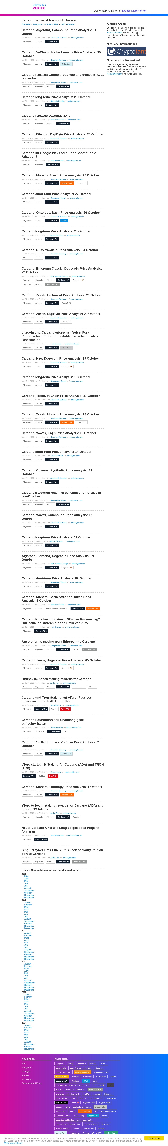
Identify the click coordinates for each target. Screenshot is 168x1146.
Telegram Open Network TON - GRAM (86, 1133)
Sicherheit (105, 1124)
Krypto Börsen (79, 687)
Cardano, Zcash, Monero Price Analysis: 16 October (60, 414)
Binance (99, 1068)
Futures (97, 1094)
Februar (28, 905)
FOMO (86, 1094)
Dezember (29, 897)
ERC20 (76, 649)
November (29, 895)
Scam (104, 1115)
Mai (26, 881)
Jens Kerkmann (57, 161)
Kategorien (27, 1067)
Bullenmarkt (101, 1076)
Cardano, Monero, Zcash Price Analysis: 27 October (60, 175)
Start (24, 1063)
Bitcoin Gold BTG (101, 1072)
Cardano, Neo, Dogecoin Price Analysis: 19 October (60, 358)
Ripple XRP (93, 1115)
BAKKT (104, 1063)
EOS (110, 1085)
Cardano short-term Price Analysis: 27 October (56, 194)
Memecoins (60, 1111)
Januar (27, 902)
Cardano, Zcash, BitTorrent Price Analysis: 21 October (62, 295)
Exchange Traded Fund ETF (68, 1094)
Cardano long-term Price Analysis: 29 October (56, 97)
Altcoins (38, 42)
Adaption (26, 86)
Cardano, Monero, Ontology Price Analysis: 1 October (62, 787)
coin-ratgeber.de (74, 161)
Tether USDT (111, 1133)
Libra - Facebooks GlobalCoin (78, 1107)
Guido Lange (56, 772)
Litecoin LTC (67, 348)
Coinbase (75, 1081)
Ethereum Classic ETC (32, 284)
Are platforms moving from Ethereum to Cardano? (59, 641)
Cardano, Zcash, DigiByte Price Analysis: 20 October (61, 314)
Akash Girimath (56, 235)
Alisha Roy (54, 683)
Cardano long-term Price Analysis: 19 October (56, 377)
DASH (64, 220)
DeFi (66, 731)
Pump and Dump (63, 1115)
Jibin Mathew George (59, 276)
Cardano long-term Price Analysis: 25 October (56, 231)
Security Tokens (90, 1124)
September (29, 890)
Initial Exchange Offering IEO (91, 1098)
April (26, 879)
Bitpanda (75, 1076)
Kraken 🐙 (74, 1102)
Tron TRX (65, 709)
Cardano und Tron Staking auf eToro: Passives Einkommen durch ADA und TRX (57, 699)
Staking (92, 687)
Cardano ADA (51, 42)
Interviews (111, 1098)
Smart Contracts (62, 1128)
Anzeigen (26, 1071)
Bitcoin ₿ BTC (61, 1076)
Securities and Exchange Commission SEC (73, 1120)
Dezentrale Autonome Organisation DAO (73, 1085)
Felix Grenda (56, 344)
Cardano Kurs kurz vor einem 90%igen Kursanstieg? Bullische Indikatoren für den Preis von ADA (61, 621)
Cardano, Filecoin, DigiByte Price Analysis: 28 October (62, 134)
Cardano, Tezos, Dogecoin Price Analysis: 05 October (62, 660)
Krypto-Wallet (104, 1102)
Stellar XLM (66, 64)
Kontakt (25, 1075)
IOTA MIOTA (61, 1102)
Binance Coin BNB (63, 1072)
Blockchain (39, 731)
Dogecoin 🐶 (78, 280)
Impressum (27, 1079)
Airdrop (70, 1063)
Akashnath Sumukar (58, 38)
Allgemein (27, 42)
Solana (76, 1128)
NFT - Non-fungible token (105, 1111)
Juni (26, 883)
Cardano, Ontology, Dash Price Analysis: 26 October (61, 212)
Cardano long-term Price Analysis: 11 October (56, 537)
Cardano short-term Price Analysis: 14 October (56, 451)
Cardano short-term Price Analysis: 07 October (56, 578)
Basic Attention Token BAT (57, 608)
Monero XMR (67, 183)
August (27, 888)
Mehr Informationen (13, 1142)
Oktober (28, 893)
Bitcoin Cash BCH (82, 1072)
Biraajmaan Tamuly (58, 198)
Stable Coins (89, 1128)
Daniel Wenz (56, 705)
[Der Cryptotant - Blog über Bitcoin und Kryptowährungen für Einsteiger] (126, 55)
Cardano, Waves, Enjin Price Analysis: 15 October (59, 433)
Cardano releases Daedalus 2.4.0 (46, 115)
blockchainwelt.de (73, 727)
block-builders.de (72, 772)
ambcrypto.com (77, 38)
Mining (72, 1111)
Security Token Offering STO (68, 1124)
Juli (26, 886)
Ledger (59, 1107)
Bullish (113, 1076)
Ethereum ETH (52, 284)
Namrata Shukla (57, 101)
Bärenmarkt (61, 1068)
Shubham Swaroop (58, 60)
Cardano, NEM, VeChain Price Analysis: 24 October (60, 250)
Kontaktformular (114, 33)
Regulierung (79, 1115)
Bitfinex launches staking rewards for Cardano (56, 679)
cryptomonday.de (72, 344)
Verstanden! (154, 1138)
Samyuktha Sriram (58, 82)
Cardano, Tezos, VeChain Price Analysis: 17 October (61, 395)
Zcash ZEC (81, 183)
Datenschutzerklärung (32, 1083)
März (26, 876)
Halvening (108, 1094)
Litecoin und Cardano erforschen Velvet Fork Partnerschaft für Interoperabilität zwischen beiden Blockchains (60, 336)
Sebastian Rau (57, 727)
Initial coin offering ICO (65, 1098)
